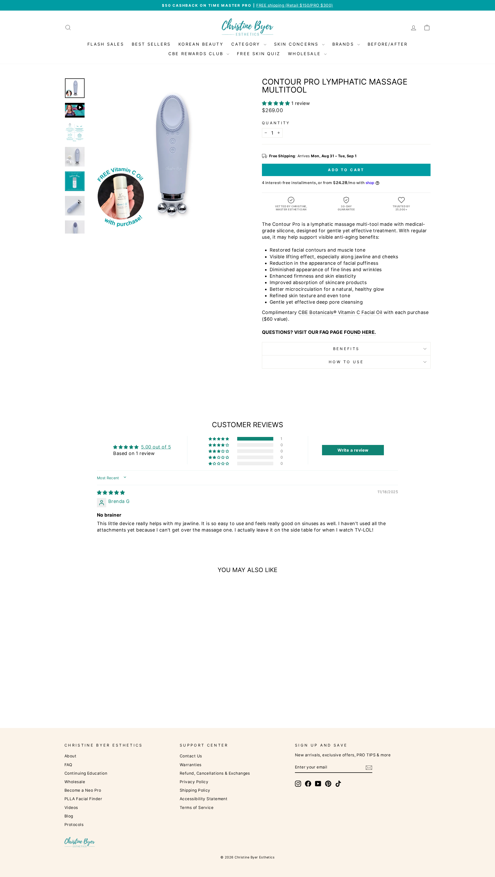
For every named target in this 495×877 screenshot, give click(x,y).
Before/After (388, 44)
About (70, 756)
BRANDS (344, 44)
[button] (276, 103)
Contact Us (191, 756)
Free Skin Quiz (258, 53)
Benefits (346, 348)
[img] (111, 492)
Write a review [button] (352, 450)
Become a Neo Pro (82, 790)
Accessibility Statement (203, 798)
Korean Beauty (201, 44)
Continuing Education (85, 773)
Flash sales (105, 44)
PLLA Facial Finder (83, 798)
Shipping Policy (195, 790)
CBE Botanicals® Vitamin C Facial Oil (340, 312)
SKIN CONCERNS (297, 44)
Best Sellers (151, 44)
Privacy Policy (194, 781)
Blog (68, 816)
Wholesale (74, 781)
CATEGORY (246, 44)
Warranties (191, 764)
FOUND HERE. (360, 332)
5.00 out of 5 (156, 447)
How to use (346, 362)
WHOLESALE (305, 53)
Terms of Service (196, 807)
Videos (71, 807)
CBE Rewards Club (196, 53)
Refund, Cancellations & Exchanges (215, 773)
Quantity (276, 123)
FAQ (68, 764)
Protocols (74, 824)
